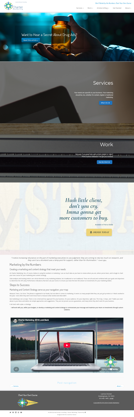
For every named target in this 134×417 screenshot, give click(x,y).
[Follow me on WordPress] (19, 412)
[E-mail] (21, 412)
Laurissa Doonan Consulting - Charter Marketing (64, 412)
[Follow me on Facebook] (13, 412)
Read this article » (30, 40)
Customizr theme (71, 414)
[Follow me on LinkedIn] (16, 412)
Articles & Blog (102, 8)
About (127, 8)
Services (79, 8)
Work (90, 8)
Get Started (117, 8)
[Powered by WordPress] (85, 412)
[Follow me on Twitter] (11, 412)
